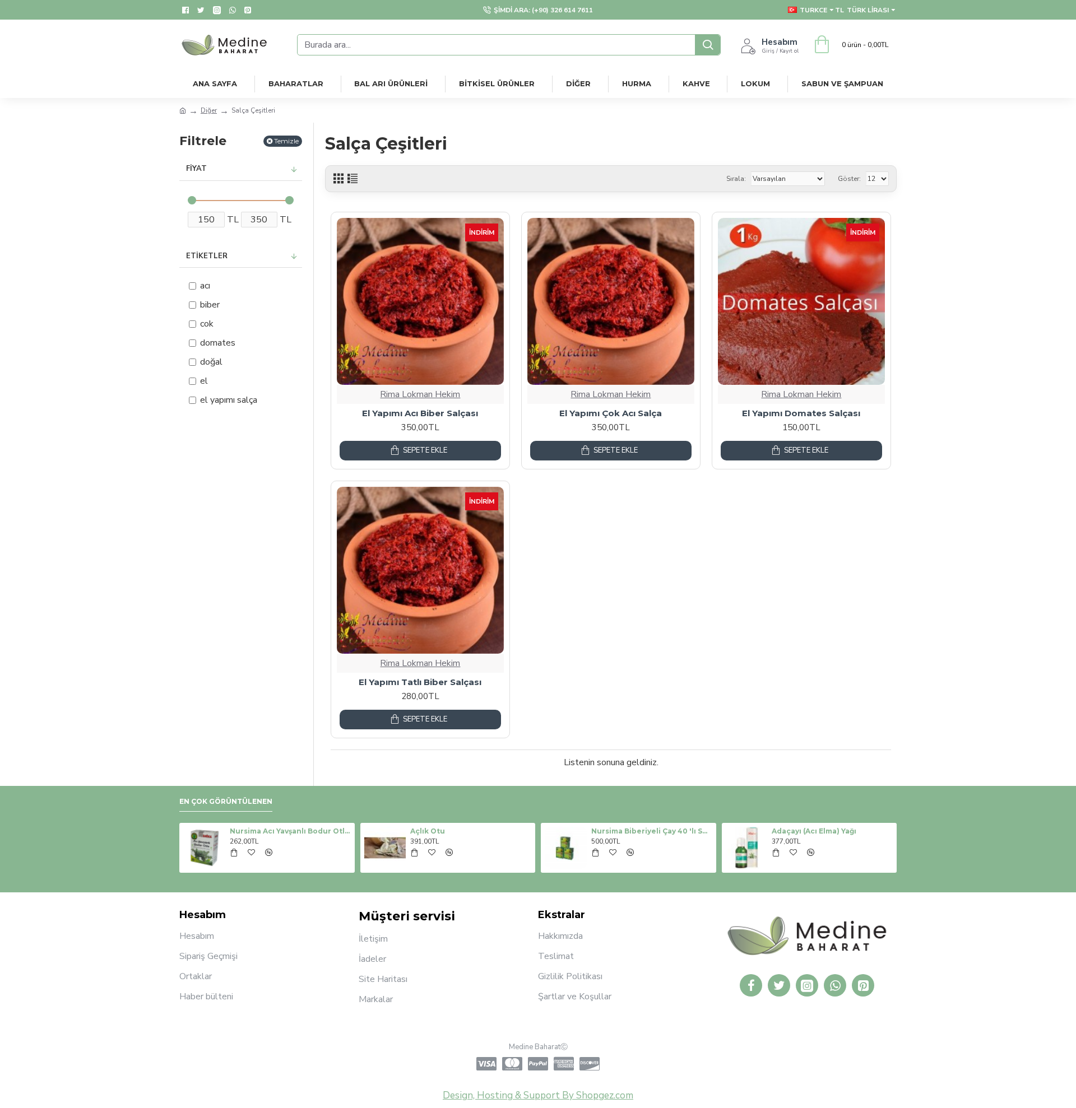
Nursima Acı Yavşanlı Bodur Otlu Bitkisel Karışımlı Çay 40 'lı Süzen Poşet (290, 831)
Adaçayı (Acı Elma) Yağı (814, 831)
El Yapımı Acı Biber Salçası (420, 413)
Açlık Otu (427, 831)
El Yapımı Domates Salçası (801, 413)
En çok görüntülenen (225, 801)
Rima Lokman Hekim (420, 394)
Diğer (209, 110)
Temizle (286, 141)
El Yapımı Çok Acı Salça (610, 413)
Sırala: (736, 178)
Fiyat (196, 169)
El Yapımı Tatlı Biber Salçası (420, 682)
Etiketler (207, 256)
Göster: (849, 178)
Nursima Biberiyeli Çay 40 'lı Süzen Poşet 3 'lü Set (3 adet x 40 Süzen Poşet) (651, 831)
